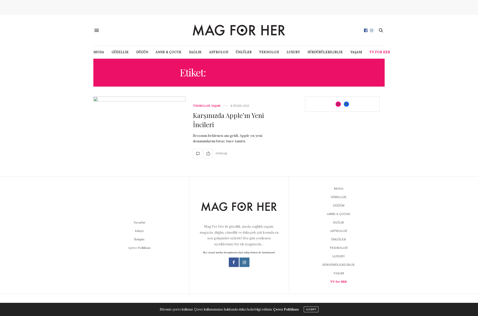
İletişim (139, 239)
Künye (139, 231)
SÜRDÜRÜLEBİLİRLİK (325, 52)
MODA (98, 52)
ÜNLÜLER (244, 52)
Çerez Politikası (139, 248)
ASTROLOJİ (218, 52)
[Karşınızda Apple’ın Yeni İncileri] (139, 131)
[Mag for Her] (239, 30)
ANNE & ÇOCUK (168, 52)
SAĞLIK (195, 52)
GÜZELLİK (120, 52)
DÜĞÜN (142, 52)
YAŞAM (356, 52)
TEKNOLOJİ (269, 52)
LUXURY (293, 52)
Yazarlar (139, 222)
